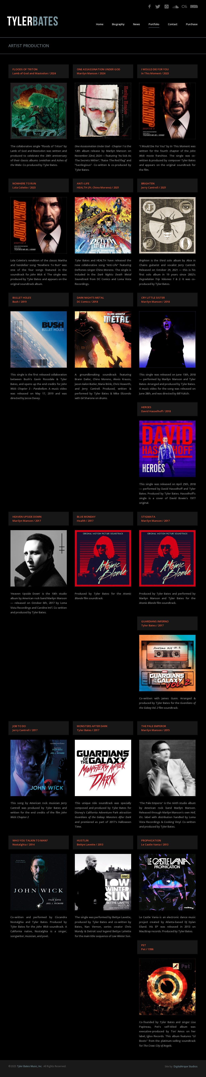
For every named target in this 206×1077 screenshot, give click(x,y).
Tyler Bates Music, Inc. (29, 1066)
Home (99, 24)
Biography (118, 24)
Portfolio (154, 24)
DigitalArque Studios (185, 1066)
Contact (172, 24)
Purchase (192, 24)
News (136, 24)
